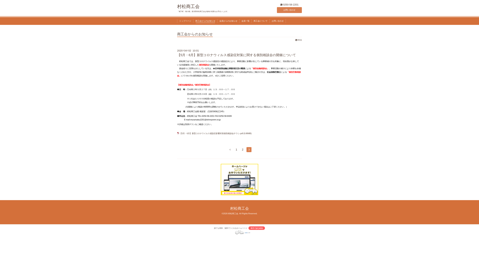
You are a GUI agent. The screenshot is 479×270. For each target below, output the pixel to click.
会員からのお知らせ (228, 21)
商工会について (261, 21)
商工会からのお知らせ (205, 21)
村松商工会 (188, 6)
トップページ (185, 21)
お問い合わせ (289, 10)
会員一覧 (245, 21)
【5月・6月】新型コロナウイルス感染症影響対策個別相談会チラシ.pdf (211, 133)
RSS (299, 40)
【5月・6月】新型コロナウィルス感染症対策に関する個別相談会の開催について (236, 55)
